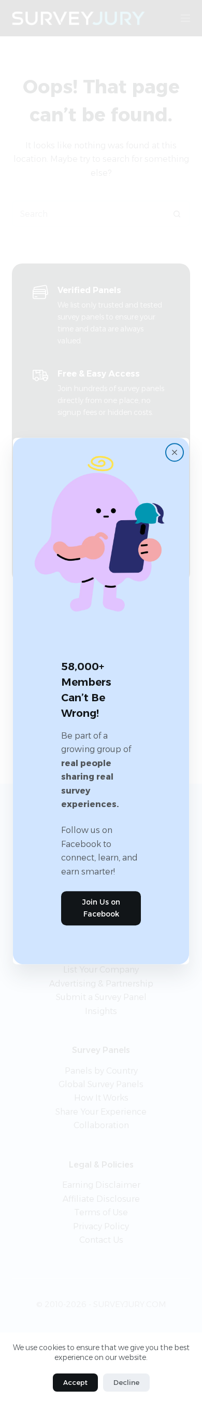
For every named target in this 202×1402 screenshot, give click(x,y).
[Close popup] (174, 452)
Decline (126, 1382)
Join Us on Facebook (101, 908)
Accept (75, 1382)
